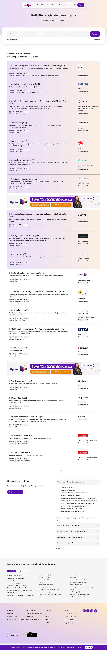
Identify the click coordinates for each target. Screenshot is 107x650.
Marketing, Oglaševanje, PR (45, 587)
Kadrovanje (72, 589)
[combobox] (48, 33)
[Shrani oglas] (9, 66)
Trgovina (9, 580)
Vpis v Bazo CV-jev (12, 616)
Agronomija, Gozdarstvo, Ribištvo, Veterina (80, 587)
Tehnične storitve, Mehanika (14, 578)
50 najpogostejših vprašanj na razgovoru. (70, 482)
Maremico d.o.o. (82, 73)
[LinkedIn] (84, 611)
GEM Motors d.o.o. (83, 241)
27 (61, 471)
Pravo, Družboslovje (74, 584)
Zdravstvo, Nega (43, 579)
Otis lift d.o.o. (81, 334)
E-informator (10, 613)
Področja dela (11, 571)
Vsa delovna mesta (83, 75)
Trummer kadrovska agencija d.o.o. (87, 440)
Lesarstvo (72, 577)
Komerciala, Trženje (43, 575)
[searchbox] (75, 34)
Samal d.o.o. (81, 219)
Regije (19, 571)
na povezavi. (66, 520)
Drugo (40, 582)
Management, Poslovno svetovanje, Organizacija (19, 595)
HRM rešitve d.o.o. (83, 149)
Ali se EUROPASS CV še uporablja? (68, 525)
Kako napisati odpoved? (65, 543)
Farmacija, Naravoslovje (76, 575)
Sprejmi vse (89, 647)
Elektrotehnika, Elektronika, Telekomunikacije (18, 590)
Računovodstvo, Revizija (44, 592)
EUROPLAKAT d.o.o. (83, 183)
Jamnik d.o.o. (81, 298)
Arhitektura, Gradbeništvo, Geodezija (47, 589)
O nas (46, 613)
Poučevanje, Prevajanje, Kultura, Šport (79, 594)
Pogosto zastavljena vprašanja (15, 619)
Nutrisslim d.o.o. (82, 386)
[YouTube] (95, 611)
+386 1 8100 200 (68, 619)
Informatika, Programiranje (76, 579)
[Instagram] (91, 611)
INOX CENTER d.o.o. (83, 258)
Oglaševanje (29, 616)
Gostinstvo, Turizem (43, 577)
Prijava (81, 5)
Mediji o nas (48, 619)
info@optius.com (68, 623)
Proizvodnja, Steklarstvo (13, 575)
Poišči (96, 34)
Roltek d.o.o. (81, 88)
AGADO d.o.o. (81, 416)
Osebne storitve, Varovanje (45, 584)
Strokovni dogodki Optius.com (34, 613)
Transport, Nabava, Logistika (14, 583)
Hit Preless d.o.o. (82, 402)
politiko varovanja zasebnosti (66, 647)
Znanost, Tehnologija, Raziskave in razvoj (48, 594)
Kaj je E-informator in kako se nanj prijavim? (71, 531)
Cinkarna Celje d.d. (83, 352)
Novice (47, 622)
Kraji (25, 571)
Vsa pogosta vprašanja (15, 492)
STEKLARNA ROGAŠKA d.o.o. (86, 317)
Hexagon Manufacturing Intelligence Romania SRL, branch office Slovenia (88, 108)
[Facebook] (88, 611)
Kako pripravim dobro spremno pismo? (69, 537)
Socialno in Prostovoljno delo (77, 596)
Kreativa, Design (74, 592)
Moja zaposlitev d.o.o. (84, 280)
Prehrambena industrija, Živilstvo (15, 587)
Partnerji (47, 616)
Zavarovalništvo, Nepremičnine (77, 582)
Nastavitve (79, 647)
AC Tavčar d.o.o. (82, 128)
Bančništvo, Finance (43, 596)
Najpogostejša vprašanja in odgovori (53, 20)
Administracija (10, 592)
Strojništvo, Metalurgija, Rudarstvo (15, 585)
